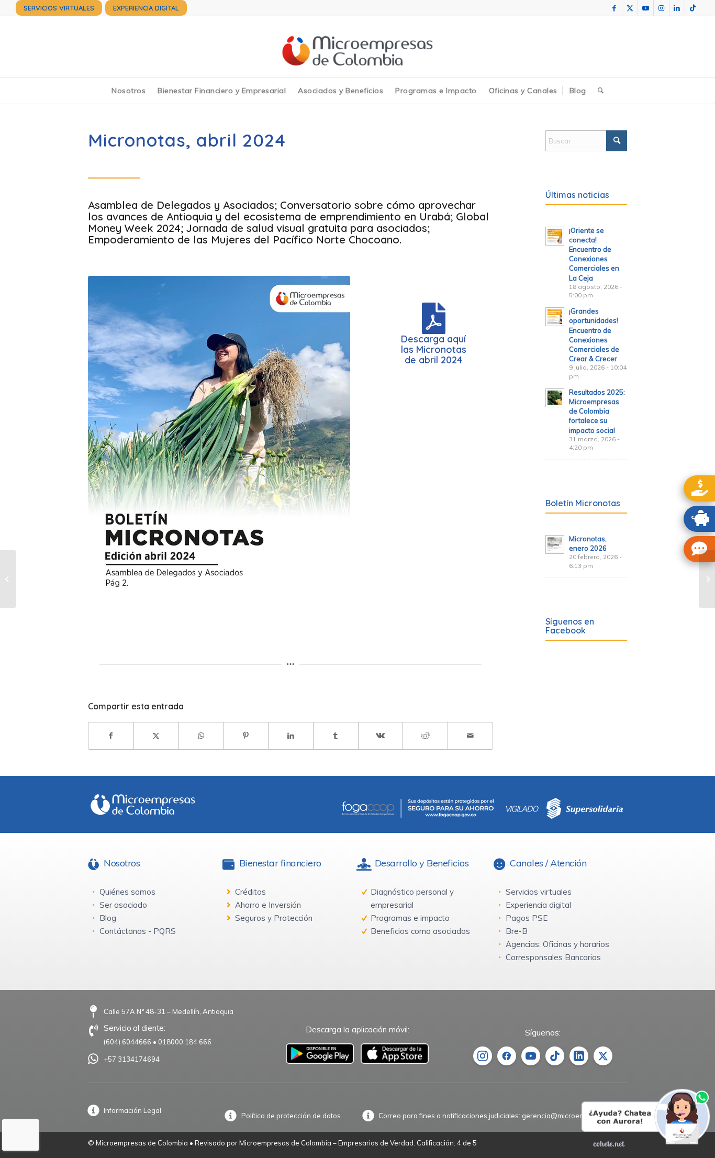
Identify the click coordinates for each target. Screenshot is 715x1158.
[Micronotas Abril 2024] (219, 445)
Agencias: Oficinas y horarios (557, 944)
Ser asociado (123, 905)
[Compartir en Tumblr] (336, 735)
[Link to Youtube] (645, 8)
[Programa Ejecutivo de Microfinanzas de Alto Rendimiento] (8, 579)
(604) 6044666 (127, 1042)
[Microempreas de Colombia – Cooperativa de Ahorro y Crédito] (357, 46)
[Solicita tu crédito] (699, 488)
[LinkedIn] (578, 1055)
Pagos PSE (527, 918)
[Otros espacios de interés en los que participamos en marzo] (707, 579)
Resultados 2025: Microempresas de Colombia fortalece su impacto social (597, 411)
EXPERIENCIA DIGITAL (146, 8)
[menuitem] (59, 8)
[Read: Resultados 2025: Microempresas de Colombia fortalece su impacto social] (554, 397)
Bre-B (517, 931)
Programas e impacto (410, 918)
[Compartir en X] (156, 735)
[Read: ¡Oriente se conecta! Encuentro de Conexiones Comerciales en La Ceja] (554, 236)
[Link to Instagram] (661, 8)
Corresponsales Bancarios (553, 957)
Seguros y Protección (273, 918)
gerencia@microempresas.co (569, 1115)
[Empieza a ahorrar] (699, 519)
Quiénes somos (127, 892)
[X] (603, 1055)
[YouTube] (530, 1055)
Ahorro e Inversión (268, 905)
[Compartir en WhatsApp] (201, 735)
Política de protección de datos (291, 1115)
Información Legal (132, 1110)
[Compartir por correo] (470, 735)
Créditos (250, 892)
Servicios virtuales (539, 892)
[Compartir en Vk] (381, 735)
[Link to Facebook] (614, 8)
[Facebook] (506, 1055)
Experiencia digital (538, 905)
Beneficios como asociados (420, 931)
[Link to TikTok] (693, 8)
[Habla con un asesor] (699, 549)
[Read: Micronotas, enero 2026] (554, 544)
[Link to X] (630, 8)
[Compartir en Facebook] (110, 735)
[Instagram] (482, 1055)
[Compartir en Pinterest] (246, 735)
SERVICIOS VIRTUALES (59, 8)
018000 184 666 (184, 1042)
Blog (107, 918)
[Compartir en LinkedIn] (291, 735)
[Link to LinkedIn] (677, 8)
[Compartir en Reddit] (425, 735)
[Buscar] (600, 90)
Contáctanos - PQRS (137, 931)
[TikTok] (554, 1055)
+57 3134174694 (132, 1059)
